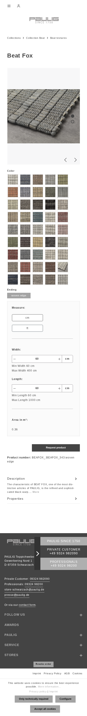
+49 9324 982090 (64, 553)
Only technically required (33, 698)
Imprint (37, 673)
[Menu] (8, 5)
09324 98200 (34, 584)
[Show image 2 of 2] (72, 121)
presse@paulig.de (16, 594)
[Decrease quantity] (14, 359)
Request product (56, 447)
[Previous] (65, 160)
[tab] (42, 485)
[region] (43, 116)
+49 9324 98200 (64, 565)
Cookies (77, 673)
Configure (65, 698)
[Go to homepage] (43, 20)
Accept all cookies (45, 709)
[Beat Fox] (43, 116)
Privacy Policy (53, 673)
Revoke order (43, 664)
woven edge (18, 295)
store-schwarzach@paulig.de (24, 589)
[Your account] (18, 5)
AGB (67, 673)
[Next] (75, 160)
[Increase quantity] (59, 359)
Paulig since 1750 (63, 541)
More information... (49, 686)
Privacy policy (38, 691)
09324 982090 (40, 578)
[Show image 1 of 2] (72, 116)
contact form (27, 605)
